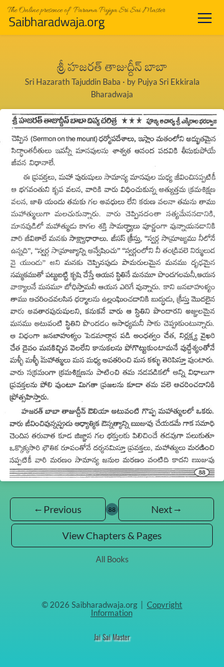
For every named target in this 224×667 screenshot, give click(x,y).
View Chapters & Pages (112, 535)
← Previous (58, 509)
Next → (166, 509)
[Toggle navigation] (204, 17)
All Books (112, 559)
